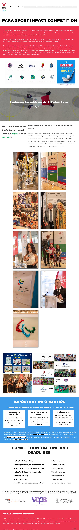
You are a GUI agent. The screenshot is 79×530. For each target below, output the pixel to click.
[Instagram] (75, 529)
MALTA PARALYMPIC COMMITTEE (18, 514)
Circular (18, 418)
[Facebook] (72, 529)
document (40, 417)
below (66, 424)
